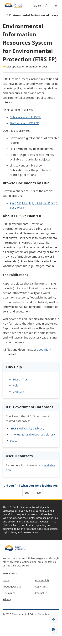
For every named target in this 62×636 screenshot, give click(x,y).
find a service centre (17, 565)
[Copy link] (54, 629)
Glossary (18, 391)
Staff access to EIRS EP (24, 123)
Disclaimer (9, 593)
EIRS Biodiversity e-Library (27, 428)
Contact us (41, 593)
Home (6, 580)
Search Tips (20, 379)
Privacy (7, 599)
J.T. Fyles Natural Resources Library (32, 434)
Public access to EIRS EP (25, 117)
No (39, 493)
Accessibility (42, 580)
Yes (27, 493)
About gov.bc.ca (12, 586)
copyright (45, 349)
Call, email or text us (44, 562)
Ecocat (14, 440)
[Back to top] (54, 618)
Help (16, 385)
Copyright (40, 586)
